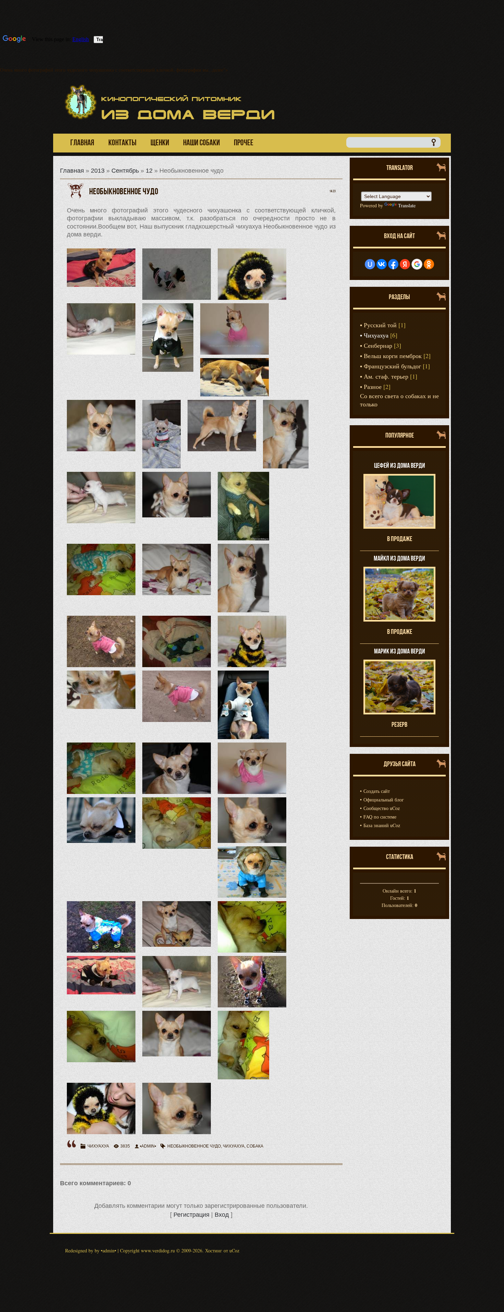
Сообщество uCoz (381, 808)
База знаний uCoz (381, 825)
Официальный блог (383, 799)
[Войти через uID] (370, 264)
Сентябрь (125, 170)
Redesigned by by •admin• (90, 1250)
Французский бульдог (392, 366)
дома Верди (188, 114)
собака (255, 1146)
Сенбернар (378, 345)
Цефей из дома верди (399, 465)
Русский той (380, 325)
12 (149, 170)
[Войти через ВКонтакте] (381, 264)
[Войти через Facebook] (393, 264)
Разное (373, 386)
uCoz (234, 1250)
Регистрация (191, 1214)
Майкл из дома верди (399, 558)
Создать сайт (376, 791)
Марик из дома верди (399, 651)
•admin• (148, 1146)
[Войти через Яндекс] (405, 264)
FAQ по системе (379, 816)
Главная (72, 170)
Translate (407, 205)
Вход (222, 1214)
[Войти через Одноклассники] (429, 264)
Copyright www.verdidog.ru (147, 1250)
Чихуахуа (98, 1146)
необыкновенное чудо (194, 1146)
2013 (98, 170)
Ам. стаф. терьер (386, 376)
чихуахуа (233, 1146)
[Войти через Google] (416, 264)
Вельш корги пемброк (393, 356)
